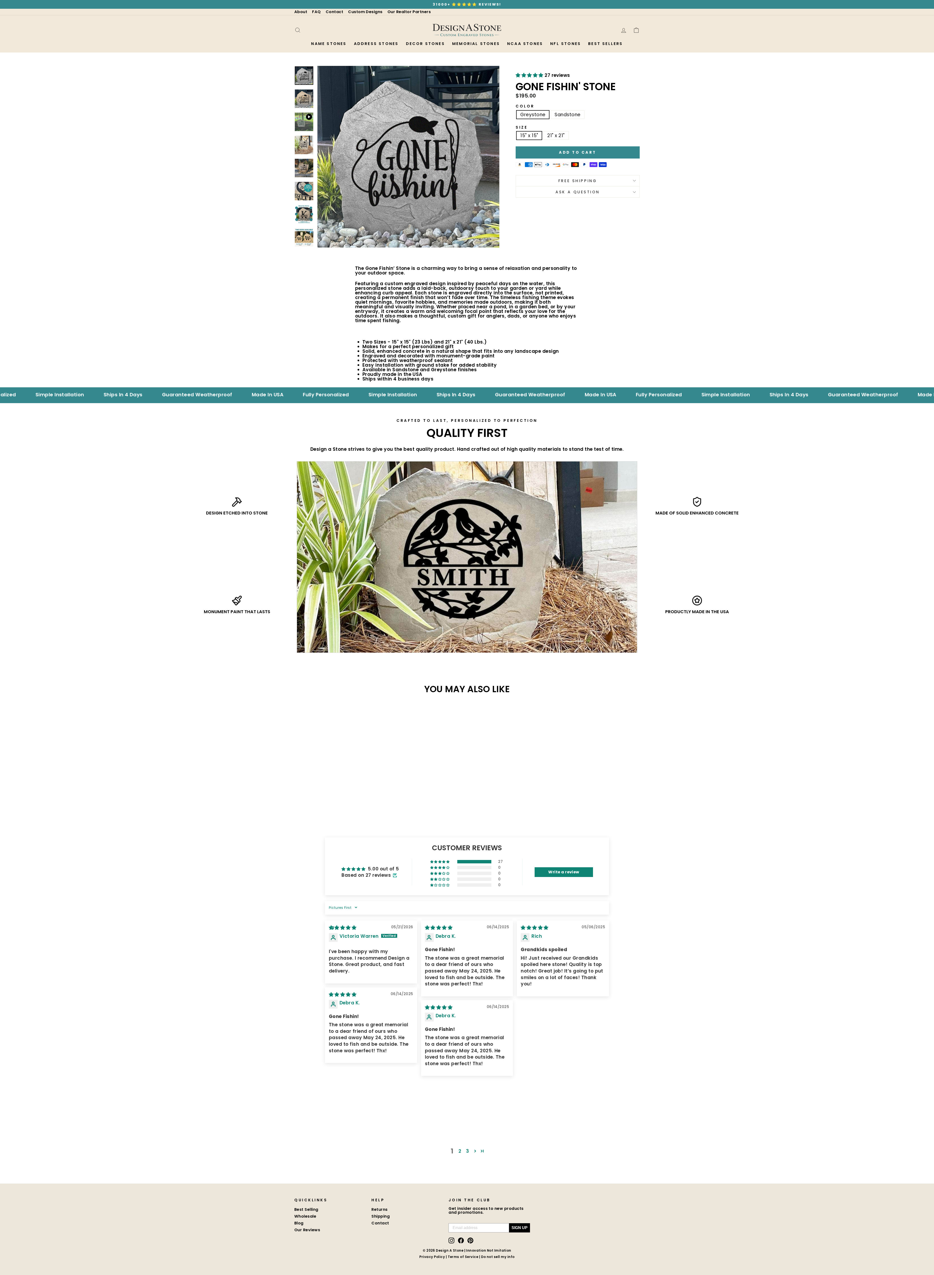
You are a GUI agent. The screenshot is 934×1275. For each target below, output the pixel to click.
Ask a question (578, 192)
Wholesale (305, 1216)
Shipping (380, 1216)
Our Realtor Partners (409, 12)
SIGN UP (520, 1228)
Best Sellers (605, 43)
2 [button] (459, 1151)
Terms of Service (463, 1257)
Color (525, 106)
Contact (334, 12)
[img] (342, 927)
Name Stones (328, 43)
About (300, 12)
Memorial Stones (476, 43)
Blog (299, 1223)
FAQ (316, 12)
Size (522, 127)
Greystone (532, 114)
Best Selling (306, 1209)
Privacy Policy (432, 1257)
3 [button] (467, 1151)
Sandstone (567, 114)
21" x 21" (556, 135)
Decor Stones (425, 43)
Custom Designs (365, 12)
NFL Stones (565, 43)
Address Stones (376, 43)
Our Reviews (307, 1230)
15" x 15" (529, 135)
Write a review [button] (563, 872)
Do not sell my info (498, 1257)
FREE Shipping (577, 180)
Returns (379, 1209)
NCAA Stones (525, 43)
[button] (530, 75)
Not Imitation (499, 1250)
